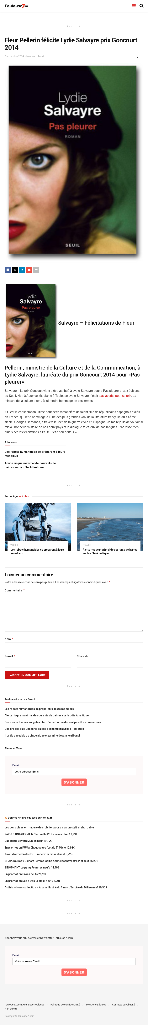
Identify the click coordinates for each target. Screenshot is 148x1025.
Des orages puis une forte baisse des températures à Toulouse (44, 728)
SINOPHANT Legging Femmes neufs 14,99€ (32, 867)
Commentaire (15, 590)
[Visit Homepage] (17, 6)
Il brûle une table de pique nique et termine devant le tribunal (42, 735)
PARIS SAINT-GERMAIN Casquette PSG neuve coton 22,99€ (41, 834)
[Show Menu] (134, 6)
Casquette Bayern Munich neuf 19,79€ (28, 840)
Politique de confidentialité (65, 1004)
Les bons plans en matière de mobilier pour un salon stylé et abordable (49, 827)
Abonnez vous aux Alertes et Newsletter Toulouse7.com (39, 937)
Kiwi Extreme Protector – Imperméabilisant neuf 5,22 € (39, 854)
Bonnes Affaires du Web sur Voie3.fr (30, 817)
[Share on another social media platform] (36, 270)
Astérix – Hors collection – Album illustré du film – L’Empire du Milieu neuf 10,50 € (56, 887)
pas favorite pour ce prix (114, 395)
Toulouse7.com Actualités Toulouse (24, 1004)
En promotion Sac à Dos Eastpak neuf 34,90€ (32, 880)
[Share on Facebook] (8, 270)
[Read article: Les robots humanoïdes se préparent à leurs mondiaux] (38, 527)
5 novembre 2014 (14, 56)
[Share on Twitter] (15, 270)
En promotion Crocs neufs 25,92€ (26, 874)
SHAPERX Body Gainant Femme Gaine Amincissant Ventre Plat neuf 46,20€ (51, 860)
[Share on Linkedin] (22, 270)
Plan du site (11, 1008)
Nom (9, 639)
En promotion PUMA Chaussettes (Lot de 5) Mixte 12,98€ (40, 847)
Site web (82, 656)
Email (15, 765)
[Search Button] (141, 6)
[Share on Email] (29, 270)
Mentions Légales (96, 1004)
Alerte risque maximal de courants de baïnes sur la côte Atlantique (47, 715)
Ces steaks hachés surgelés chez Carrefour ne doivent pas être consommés (53, 722)
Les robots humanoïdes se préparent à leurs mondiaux (39, 708)
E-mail (10, 656)
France (87, 545)
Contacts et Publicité (123, 1004)
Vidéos (14, 545)
